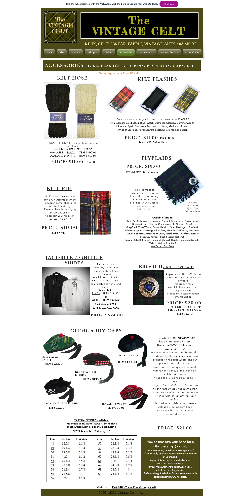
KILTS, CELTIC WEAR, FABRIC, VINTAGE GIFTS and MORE (141, 43)
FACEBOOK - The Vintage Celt (134, 487)
